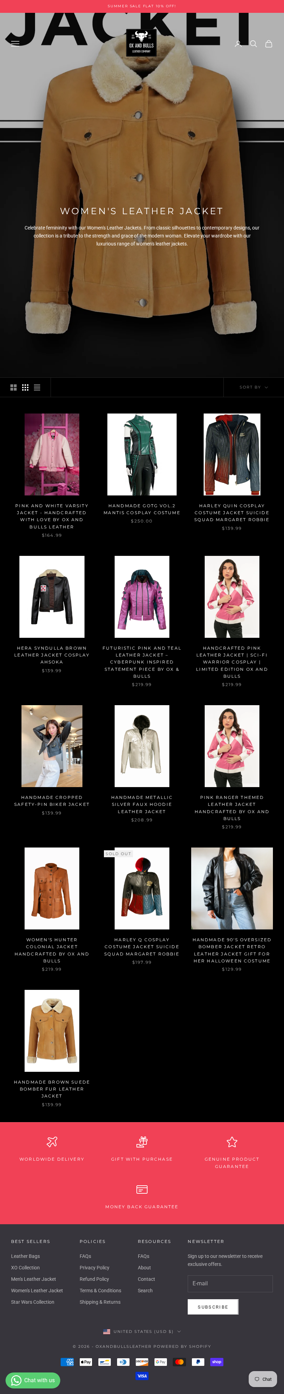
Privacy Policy (94, 1267)
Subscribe (213, 1307)
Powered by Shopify (182, 1346)
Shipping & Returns (100, 1302)
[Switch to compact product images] (37, 387)
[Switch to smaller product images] (25, 387)
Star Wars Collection (32, 1302)
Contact (146, 1279)
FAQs (85, 1256)
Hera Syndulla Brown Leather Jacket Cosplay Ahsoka (52, 655)
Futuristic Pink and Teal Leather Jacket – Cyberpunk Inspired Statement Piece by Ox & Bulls (142, 662)
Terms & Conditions (100, 1290)
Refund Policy (94, 1279)
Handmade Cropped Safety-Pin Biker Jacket (52, 801)
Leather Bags (25, 1256)
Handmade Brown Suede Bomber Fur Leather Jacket (52, 1089)
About (144, 1267)
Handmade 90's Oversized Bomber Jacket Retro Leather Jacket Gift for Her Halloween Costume (232, 950)
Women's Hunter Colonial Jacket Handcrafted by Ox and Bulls (52, 950)
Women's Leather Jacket (37, 1290)
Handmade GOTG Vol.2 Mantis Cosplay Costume (142, 509)
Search (145, 1290)
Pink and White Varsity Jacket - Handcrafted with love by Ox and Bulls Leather (52, 516)
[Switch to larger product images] (13, 387)
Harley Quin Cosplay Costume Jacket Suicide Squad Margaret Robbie (231, 513)
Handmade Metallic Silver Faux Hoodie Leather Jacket (142, 804)
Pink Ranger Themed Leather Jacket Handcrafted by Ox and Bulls (232, 808)
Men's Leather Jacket (33, 1279)
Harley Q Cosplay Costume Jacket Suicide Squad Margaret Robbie (141, 947)
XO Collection (25, 1267)
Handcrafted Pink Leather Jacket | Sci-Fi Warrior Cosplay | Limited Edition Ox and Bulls (232, 662)
